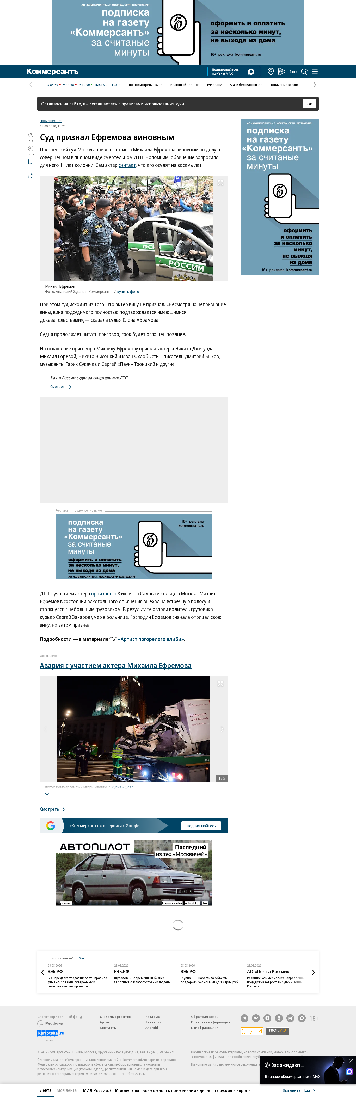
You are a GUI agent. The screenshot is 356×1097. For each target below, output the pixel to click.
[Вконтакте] (256, 1018)
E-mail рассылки (204, 1027)
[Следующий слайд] (313, 972)
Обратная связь (204, 1016)
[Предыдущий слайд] (42, 972)
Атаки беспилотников (246, 84)
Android (151, 1027)
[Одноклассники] (279, 1018)
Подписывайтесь (201, 825)
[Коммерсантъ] (52, 71)
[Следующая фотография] (222, 729)
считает (127, 165)
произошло (103, 593)
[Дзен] (267, 1018)
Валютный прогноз (184, 84)
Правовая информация (210, 1022)
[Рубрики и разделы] (315, 71)
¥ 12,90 (84, 84)
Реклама (152, 1016)
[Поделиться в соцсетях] (31, 176)
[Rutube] (290, 1018)
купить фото (128, 291)
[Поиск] (304, 71)
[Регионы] (271, 71)
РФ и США (214, 84)
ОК (309, 103)
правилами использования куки (152, 104)
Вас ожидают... (287, 1065)
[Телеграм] (244, 1018)
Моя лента (67, 1090)
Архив (105, 1022)
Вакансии (153, 1022)
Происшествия (51, 120)
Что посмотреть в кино (145, 84)
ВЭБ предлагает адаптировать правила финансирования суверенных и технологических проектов (77, 982)
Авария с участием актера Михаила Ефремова (116, 665)
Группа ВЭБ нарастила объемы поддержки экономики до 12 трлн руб (209, 980)
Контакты (108, 1027)
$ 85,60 (52, 84)
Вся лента (291, 1090)
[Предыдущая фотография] (45, 729)
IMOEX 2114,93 (106, 84)
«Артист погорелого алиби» (151, 639)
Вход (293, 71)
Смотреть (58, 386)
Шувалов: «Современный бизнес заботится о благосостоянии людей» (142, 980)
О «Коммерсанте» (115, 1016)
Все (81, 958)
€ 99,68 (68, 84)
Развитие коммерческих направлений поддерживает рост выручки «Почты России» (276, 982)
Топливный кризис (284, 84)
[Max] (302, 1018)
